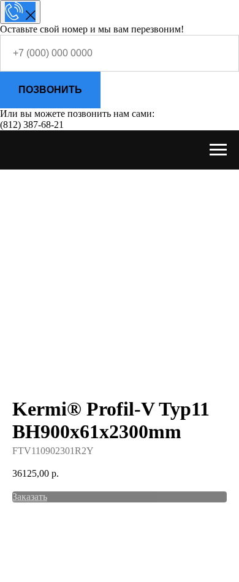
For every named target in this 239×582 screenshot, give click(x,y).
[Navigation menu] (218, 150)
